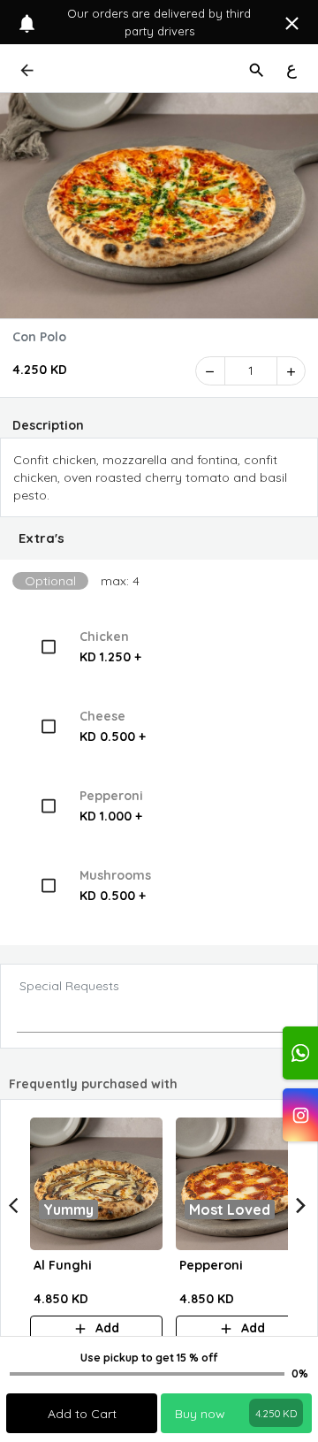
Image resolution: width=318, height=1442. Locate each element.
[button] (159, 538)
